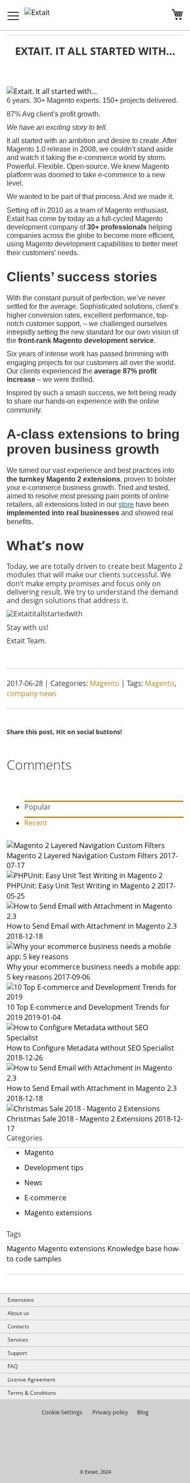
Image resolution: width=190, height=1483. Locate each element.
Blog (142, 1412)
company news (32, 693)
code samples (38, 1259)
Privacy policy (110, 1412)
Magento (105, 683)
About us (18, 1313)
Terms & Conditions (32, 1393)
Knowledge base (134, 1248)
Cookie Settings (62, 1412)
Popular (37, 807)
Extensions (21, 1300)
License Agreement (31, 1379)
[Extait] (50, 13)
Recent (35, 823)
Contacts (18, 1326)
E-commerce (45, 1198)
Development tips (54, 1167)
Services (18, 1339)
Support (17, 1353)
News (33, 1182)
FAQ (13, 1366)
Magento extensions (58, 1213)
